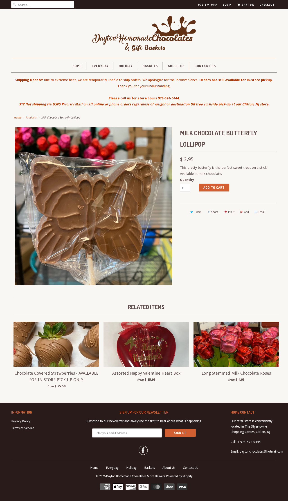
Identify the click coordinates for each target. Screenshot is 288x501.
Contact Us (205, 66)
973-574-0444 (208, 4)
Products (31, 117)
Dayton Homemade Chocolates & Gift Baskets (135, 476)
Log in (227, 4)
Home (77, 66)
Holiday (126, 66)
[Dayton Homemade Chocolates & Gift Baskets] (144, 34)
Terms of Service (22, 428)
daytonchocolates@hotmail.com (261, 451)
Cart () (247, 4)
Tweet (197, 212)
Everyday (100, 66)
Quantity (187, 180)
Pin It (231, 212)
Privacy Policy (20, 421)
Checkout (267, 4)
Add (246, 212)
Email (262, 212)
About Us (176, 66)
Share (214, 212)
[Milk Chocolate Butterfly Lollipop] (93, 206)
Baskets (150, 66)
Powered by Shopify (179, 476)
